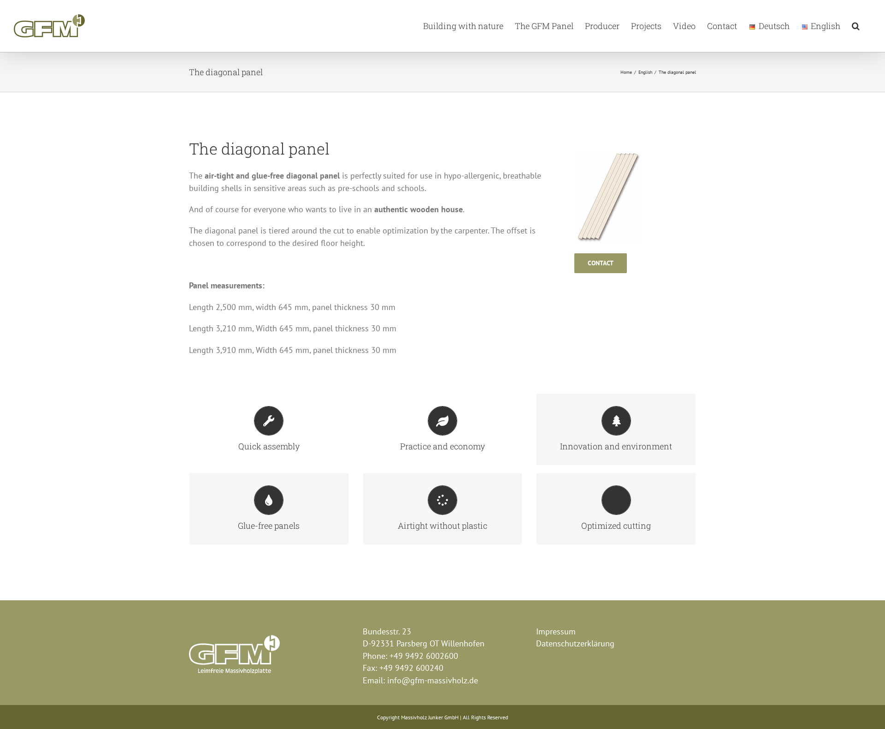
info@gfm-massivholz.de (432, 680)
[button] (856, 26)
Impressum (556, 631)
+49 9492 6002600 (423, 656)
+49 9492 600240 (411, 668)
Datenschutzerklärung (575, 643)
